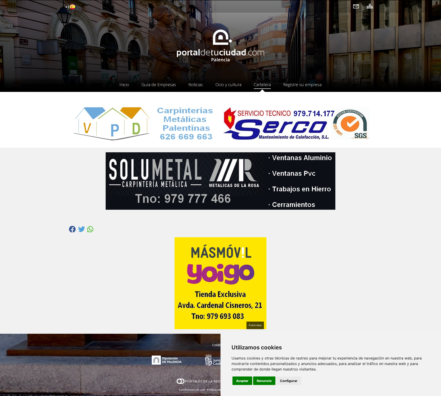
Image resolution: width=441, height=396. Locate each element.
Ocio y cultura (228, 84)
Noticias (195, 84)
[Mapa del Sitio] (369, 6)
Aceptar (242, 381)
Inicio (124, 84)
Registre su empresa (302, 84)
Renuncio (264, 381)
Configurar (288, 381)
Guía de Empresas (158, 84)
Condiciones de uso (192, 390)
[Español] (69, 7)
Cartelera (262, 84)
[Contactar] (356, 6)
